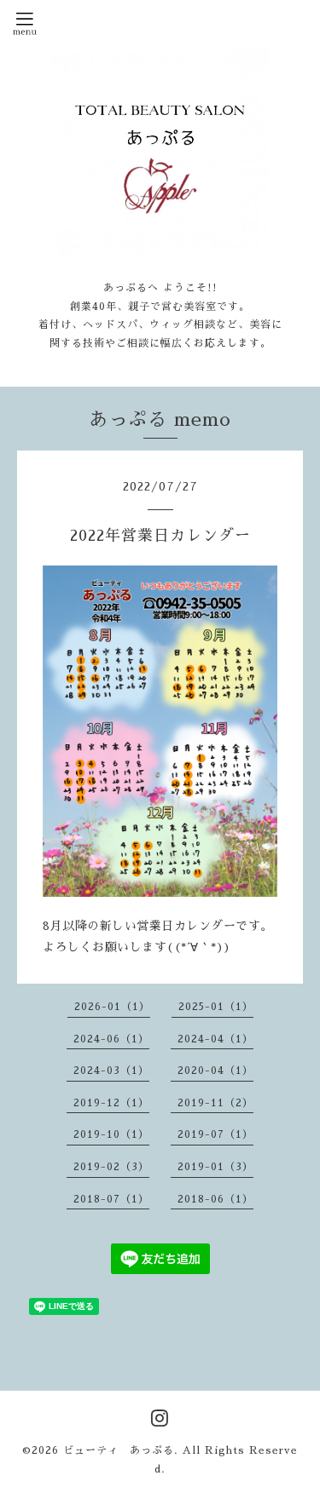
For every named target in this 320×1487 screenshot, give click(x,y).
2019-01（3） (215, 1167)
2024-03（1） (111, 1070)
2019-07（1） (215, 1134)
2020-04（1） (215, 1070)
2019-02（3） (111, 1167)
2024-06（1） (111, 1039)
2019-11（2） (215, 1103)
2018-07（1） (111, 1199)
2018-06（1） (215, 1199)
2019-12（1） (111, 1103)
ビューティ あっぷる (118, 1450)
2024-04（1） (215, 1039)
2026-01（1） (112, 1007)
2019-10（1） (111, 1134)
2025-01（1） (215, 1007)
